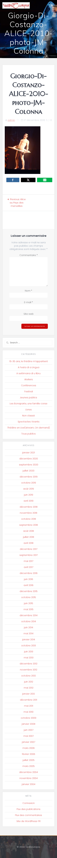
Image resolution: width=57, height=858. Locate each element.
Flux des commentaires (28, 815)
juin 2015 (28, 603)
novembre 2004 (28, 778)
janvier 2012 (28, 693)
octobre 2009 (28, 717)
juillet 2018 (28, 537)
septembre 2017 (28, 555)
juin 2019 (28, 494)
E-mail (28, 302)
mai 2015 (28, 609)
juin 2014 (28, 627)
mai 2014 (28, 633)
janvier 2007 (28, 742)
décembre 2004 (28, 772)
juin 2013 (28, 651)
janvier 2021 (28, 452)
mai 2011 (28, 705)
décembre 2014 (29, 615)
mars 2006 (28, 748)
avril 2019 (28, 500)
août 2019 (28, 488)
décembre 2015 (29, 591)
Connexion (28, 803)
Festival (28, 391)
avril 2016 (28, 585)
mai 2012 (28, 687)
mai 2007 (28, 736)
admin (11, 120)
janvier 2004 (28, 784)
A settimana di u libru (28, 373)
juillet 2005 (29, 760)
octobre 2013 (28, 645)
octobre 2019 (28, 482)
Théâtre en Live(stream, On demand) (28, 427)
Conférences (28, 385)
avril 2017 (28, 567)
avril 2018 (28, 543)
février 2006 (28, 754)
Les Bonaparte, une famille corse (28, 403)
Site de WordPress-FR (28, 821)
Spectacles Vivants (28, 421)
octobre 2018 (28, 518)
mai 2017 (28, 561)
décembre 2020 (28, 458)
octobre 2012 (28, 675)
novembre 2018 (28, 512)
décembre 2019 (29, 476)
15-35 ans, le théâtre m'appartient (28, 361)
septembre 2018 (28, 525)
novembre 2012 (28, 669)
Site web (29, 313)
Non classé (28, 415)
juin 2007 (28, 730)
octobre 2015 (28, 597)
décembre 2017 (28, 549)
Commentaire (28, 255)
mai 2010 (28, 711)
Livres (28, 409)
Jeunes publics (28, 397)
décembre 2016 (29, 573)
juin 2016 (28, 579)
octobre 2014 (28, 621)
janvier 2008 (28, 723)
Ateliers (28, 379)
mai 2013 (28, 657)
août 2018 (28, 531)
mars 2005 (28, 766)
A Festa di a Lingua (28, 367)
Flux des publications (28, 809)
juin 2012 (28, 681)
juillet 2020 (28, 470)
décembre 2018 (29, 506)
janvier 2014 (28, 639)
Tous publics (28, 433)
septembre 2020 (28, 464)
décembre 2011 (28, 699)
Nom (28, 290)
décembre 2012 (28, 663)
